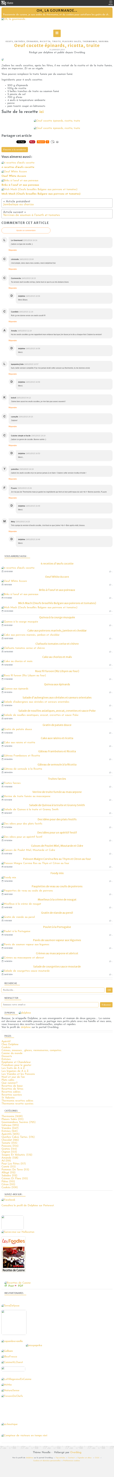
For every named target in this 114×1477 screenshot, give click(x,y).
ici (41, 112)
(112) (8, 1172)
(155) (9, 1143)
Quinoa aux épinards (57, 684)
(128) (9, 1158)
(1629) (12, 1116)
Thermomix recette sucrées (17, 1103)
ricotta (45, 41)
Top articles (60, 1458)
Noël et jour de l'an (13, 1077)
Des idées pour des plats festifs (57, 819)
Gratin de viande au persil (57, 912)
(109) (9, 1187)
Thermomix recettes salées (17, 1101)
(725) (18, 1122)
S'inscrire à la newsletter (14, 150)
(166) (10, 1140)
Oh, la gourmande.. (57, 10)
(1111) (12, 1119)
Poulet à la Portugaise (57, 927)
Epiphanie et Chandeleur (16, 1062)
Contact (71, 1458)
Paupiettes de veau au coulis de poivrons (57, 886)
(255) (10, 1125)
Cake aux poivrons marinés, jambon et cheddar (57, 630)
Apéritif (6, 1041)
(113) (8, 1166)
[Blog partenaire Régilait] (14, 1334)
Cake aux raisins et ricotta (57, 738)
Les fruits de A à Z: (13, 1068)
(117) (13, 1164)
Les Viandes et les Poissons (18, 1074)
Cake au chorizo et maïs (57, 657)
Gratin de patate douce (57, 725)
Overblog (75, 1452)
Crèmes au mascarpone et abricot (57, 953)
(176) (18, 1137)
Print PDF (15, 1286)
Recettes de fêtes (12, 1089)
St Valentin (8, 1098)
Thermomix (90, 41)
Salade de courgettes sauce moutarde (57, 966)
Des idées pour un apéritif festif (57, 832)
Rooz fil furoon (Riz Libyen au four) (57, 671)
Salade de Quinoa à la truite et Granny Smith (57, 805)
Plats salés (7, 1080)
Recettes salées (10, 1092)
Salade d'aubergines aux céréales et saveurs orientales (57, 697)
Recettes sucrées (11, 1095)
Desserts (6, 1056)
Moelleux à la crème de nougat (57, 899)
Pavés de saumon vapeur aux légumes (57, 940)
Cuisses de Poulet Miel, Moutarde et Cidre (57, 845)
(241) (9, 1131)
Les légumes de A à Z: (15, 1071)
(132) (16, 1155)
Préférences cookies (71, 1461)
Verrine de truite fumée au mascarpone (57, 792)
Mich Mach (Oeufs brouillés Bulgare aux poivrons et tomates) (57, 603)
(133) (9, 1152)
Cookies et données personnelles (47, 1461)
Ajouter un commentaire (26, 230)
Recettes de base (12, 1086)
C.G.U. (97, 1458)
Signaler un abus (84, 1458)
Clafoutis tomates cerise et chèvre (57, 643)
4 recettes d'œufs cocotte (57, 563)
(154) (9, 1146)
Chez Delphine (10, 1044)
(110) (14, 1178)
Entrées (20, 41)
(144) (9, 1149)
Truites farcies (57, 778)
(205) (10, 1134)
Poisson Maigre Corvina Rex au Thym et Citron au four (57, 859)
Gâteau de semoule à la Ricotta (57, 764)
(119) (6, 1161)
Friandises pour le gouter (16, 1065)
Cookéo (6, 1047)
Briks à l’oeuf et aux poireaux (57, 590)
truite (56, 41)
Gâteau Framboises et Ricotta (57, 751)
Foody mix (57, 873)
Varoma (104, 41)
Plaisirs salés (71, 41)
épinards (32, 41)
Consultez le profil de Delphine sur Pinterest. (27, 1205)
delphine (26, 1027)
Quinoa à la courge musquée (57, 617)
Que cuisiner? (9, 1083)
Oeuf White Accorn (57, 576)
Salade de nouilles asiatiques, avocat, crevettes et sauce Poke (57, 710)
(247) (9, 1128)
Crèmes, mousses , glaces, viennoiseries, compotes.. (31, 1050)
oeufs (9, 41)
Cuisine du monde (12, 1053)
